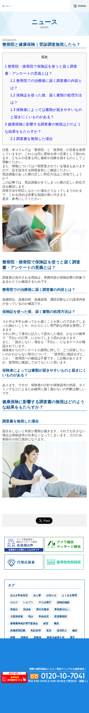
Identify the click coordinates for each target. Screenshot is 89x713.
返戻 (48, 630)
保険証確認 (63, 602)
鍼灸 (74, 630)
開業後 (37, 637)
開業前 (24, 637)
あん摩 (37, 595)
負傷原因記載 (17, 630)
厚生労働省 (42, 609)
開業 (12, 637)
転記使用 (36, 630)
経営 (45, 623)
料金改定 (44, 616)
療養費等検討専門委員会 (24, 623)
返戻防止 (62, 630)
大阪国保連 (16, 616)
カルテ (14, 602)
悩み (30, 616)
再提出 (14, 609)
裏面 (56, 623)
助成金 (27, 609)
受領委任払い (61, 609)
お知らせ (51, 595)
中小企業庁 (45, 602)
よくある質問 (69, 595)
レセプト (28, 602)
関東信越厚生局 (55, 637)
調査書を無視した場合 (31, 139)
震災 (72, 637)
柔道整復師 (60, 616)
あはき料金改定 (19, 595)
